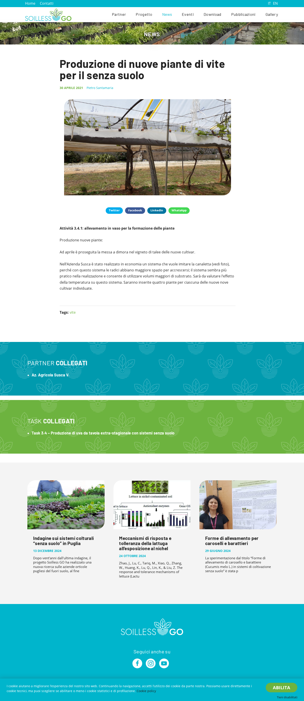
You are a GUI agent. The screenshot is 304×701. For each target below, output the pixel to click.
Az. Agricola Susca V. (50, 374)
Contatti (46, 3)
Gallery (271, 14)
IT (269, 3)
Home (30, 3)
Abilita (281, 688)
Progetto (144, 14)
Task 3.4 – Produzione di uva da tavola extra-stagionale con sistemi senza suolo (103, 432)
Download (212, 14)
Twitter (114, 210)
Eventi (188, 14)
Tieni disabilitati (287, 697)
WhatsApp (179, 210)
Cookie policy (146, 691)
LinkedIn (156, 210)
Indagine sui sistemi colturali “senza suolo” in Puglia (63, 540)
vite (73, 312)
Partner (119, 14)
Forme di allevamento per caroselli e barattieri (232, 540)
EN (275, 3)
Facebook (135, 210)
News (167, 14)
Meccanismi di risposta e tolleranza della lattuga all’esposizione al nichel (145, 543)
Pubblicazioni (243, 14)
